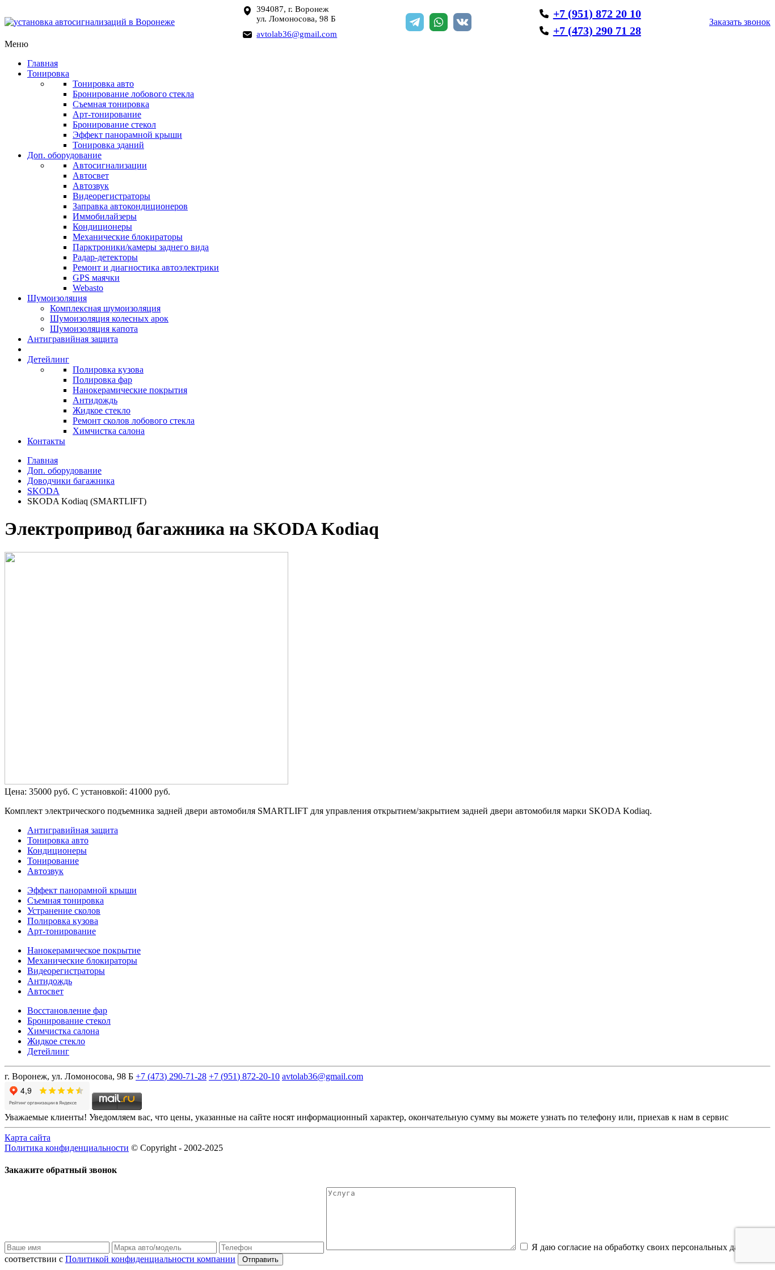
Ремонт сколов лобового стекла (134, 420)
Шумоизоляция (57, 298)
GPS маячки (96, 277)
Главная (42, 63)
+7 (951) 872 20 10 (597, 13)
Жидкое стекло (101, 410)
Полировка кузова (108, 369)
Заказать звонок (739, 22)
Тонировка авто (103, 83)
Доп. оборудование (64, 155)
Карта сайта (27, 1137)
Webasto (88, 288)
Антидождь (95, 400)
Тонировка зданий (108, 145)
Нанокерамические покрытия (130, 390)
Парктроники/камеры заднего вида (141, 247)
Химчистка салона (109, 431)
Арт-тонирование (107, 114)
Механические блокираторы (128, 237)
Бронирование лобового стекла (133, 94)
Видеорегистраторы (111, 196)
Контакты (46, 441)
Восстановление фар (67, 1010)
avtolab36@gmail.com (296, 34)
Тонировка (48, 73)
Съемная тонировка (111, 104)
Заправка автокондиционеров (130, 206)
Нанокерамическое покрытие (84, 950)
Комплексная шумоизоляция (105, 308)
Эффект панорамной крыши (127, 135)
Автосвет (91, 175)
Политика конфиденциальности (67, 1148)
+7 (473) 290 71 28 (597, 30)
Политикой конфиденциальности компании (150, 1259)
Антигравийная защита (72, 339)
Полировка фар (102, 380)
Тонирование (53, 861)
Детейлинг (48, 359)
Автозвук (91, 186)
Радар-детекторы (105, 257)
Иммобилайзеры (105, 216)
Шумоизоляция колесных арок (109, 318)
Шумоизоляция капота (94, 329)
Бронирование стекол (114, 124)
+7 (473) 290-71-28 (171, 1076)
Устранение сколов (63, 910)
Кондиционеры (102, 226)
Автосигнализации (110, 165)
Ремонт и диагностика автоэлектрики (146, 267)
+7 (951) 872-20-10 (244, 1076)
